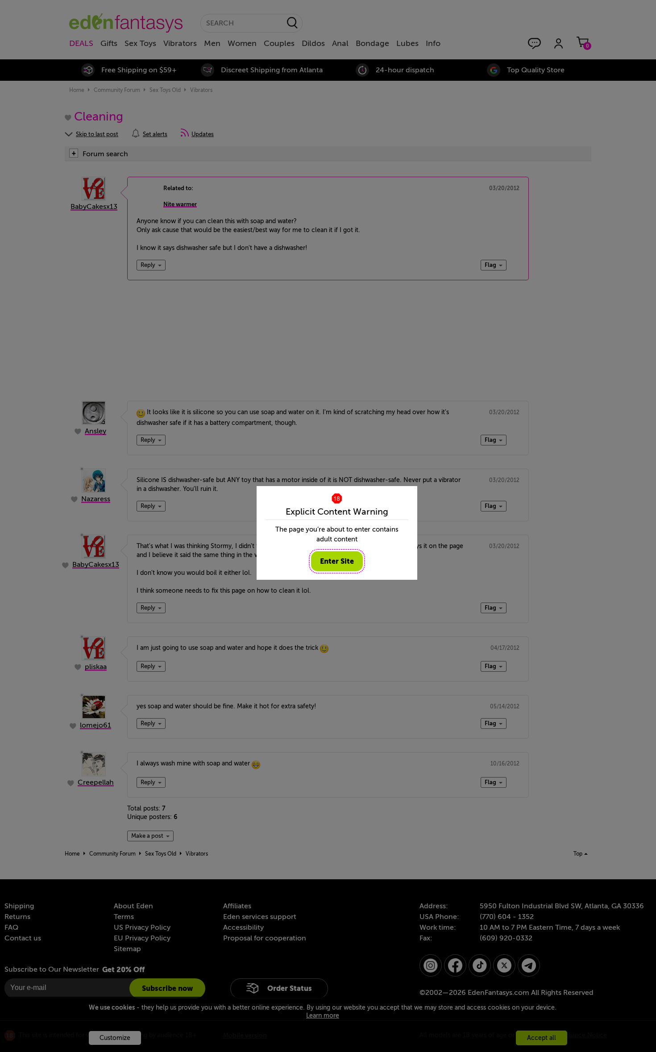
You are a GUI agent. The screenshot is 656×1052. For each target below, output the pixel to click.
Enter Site (337, 561)
